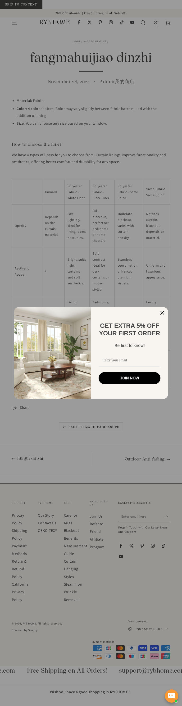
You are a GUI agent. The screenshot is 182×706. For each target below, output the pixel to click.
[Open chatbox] (171, 696)
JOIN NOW (129, 378)
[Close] (162, 313)
